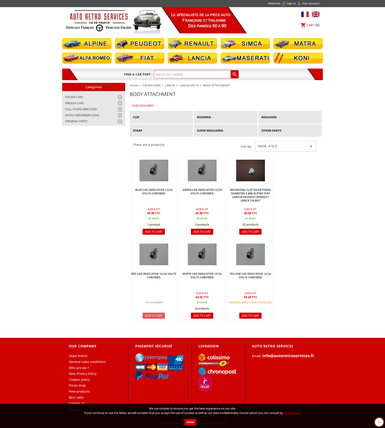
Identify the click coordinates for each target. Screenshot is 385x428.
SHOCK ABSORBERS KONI (82, 115)
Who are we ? (79, 368)
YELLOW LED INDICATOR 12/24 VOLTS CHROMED (250, 275)
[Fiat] (139, 58)
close (190, 422)
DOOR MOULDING (210, 130)
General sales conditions (87, 362)
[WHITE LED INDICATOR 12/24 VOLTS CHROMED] (202, 254)
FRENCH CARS (74, 103)
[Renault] (192, 43)
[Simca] (245, 43)
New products (79, 391)
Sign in (289, 3)
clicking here (292, 413)
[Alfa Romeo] (87, 58)
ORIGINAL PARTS (76, 121)
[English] (314, 14)
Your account (308, 3)
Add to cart (153, 232)
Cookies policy (79, 379)
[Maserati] (245, 58)
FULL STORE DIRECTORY (81, 109)
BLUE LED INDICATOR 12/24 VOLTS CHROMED (153, 191)
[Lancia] (192, 58)
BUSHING (204, 117)
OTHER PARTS (271, 130)
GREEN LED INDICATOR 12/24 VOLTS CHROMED (202, 191)
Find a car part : (138, 74)
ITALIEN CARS (74, 97)
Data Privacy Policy (82, 373)
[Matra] (298, 43)
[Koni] (298, 58)
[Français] (305, 14)
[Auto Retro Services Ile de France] (99, 20)
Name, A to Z (286, 146)
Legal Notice (78, 356)
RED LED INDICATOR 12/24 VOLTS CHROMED (153, 275)
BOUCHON (269, 117)
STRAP (137, 130)
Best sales (76, 397)
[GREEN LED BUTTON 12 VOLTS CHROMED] (202, 170)
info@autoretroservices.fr (288, 355)
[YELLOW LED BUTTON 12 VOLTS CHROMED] (250, 254)
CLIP (136, 117)
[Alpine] (87, 43)
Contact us (77, 403)
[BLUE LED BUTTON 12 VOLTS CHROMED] (154, 170)
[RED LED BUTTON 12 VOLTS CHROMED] (154, 254)
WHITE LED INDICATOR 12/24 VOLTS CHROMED (202, 275)
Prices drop (77, 385)
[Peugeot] (139, 43)
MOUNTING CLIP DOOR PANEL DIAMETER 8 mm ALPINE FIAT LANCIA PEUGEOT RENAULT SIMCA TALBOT (250, 195)
